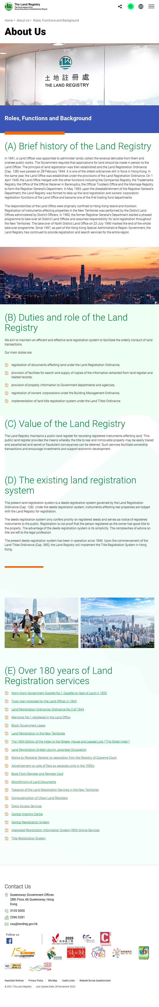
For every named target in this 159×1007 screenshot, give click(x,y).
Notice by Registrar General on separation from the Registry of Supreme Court (64, 758)
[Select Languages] (141, 6)
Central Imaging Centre (27, 814)
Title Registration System (28, 838)
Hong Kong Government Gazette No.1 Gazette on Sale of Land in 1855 (59, 693)
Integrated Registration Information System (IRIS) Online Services (55, 830)
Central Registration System (30, 822)
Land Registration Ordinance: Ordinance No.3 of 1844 (47, 709)
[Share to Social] (120, 6)
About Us (23, 20)
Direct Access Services (26, 806)
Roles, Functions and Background (56, 20)
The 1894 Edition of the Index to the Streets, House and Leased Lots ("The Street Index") (70, 741)
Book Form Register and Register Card (37, 774)
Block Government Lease (28, 725)
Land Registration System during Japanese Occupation (48, 750)
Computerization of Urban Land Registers (39, 798)
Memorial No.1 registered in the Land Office (40, 717)
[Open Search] (131, 6)
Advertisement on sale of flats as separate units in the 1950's (52, 766)
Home (9, 20)
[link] (26, 6)
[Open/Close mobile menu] (151, 6)
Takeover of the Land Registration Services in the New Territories (55, 790)
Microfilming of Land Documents (33, 782)
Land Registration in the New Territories (38, 733)
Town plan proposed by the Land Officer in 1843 (44, 701)
